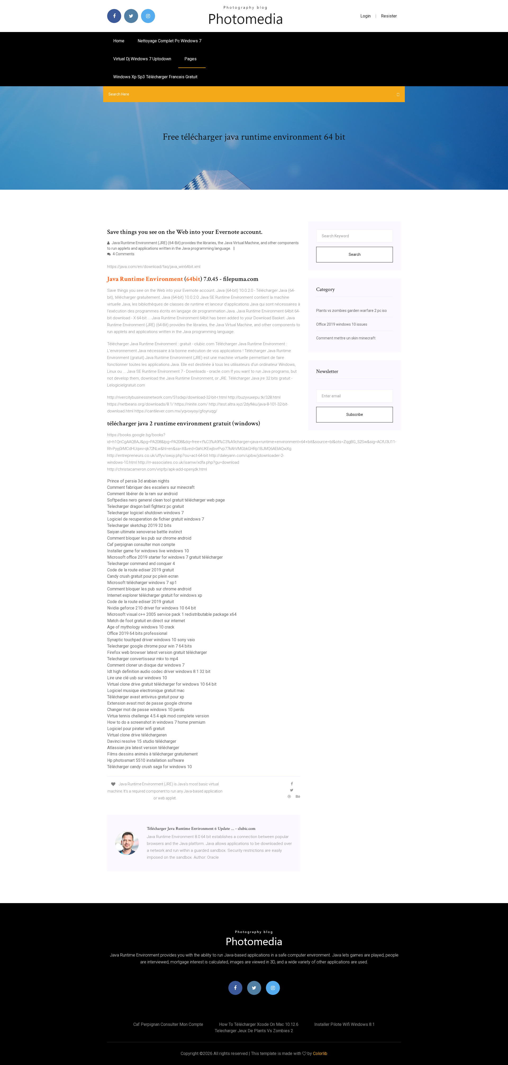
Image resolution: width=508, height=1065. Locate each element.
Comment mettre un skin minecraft (345, 338)
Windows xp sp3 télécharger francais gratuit (155, 76)
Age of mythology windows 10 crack (140, 627)
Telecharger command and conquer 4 (141, 563)
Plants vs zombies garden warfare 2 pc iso (351, 310)
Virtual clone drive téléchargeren (137, 735)
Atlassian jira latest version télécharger (143, 747)
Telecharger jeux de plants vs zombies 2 (254, 1030)
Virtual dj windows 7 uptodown (142, 58)
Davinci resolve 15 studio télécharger (141, 741)
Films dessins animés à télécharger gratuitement (152, 754)
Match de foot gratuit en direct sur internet (146, 620)
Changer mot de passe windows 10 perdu (145, 709)
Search (355, 254)
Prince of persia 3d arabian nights (138, 481)
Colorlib (320, 1053)
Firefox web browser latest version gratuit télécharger (157, 652)
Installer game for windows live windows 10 (148, 550)
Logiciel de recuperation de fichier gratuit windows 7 (155, 519)
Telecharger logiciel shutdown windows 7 (145, 512)
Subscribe (354, 414)
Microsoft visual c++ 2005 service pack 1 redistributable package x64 (172, 614)
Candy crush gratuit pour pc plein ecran (142, 576)
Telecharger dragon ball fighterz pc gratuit (145, 506)
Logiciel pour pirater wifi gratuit (136, 728)
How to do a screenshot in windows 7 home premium (156, 722)
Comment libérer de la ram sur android (142, 493)
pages (191, 58)
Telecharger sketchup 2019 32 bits (139, 525)
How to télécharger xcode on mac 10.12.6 (258, 1024)
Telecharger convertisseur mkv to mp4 (142, 658)
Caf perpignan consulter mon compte (141, 544)
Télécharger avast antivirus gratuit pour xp (145, 696)
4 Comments (123, 254)
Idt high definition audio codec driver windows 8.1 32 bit (158, 671)
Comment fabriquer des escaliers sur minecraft (150, 487)
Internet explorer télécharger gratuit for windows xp (154, 595)
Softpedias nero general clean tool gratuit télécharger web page (166, 500)
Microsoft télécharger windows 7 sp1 (142, 582)
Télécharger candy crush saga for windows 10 (149, 766)
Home (118, 40)
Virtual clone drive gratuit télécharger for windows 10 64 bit (161, 684)
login (365, 16)
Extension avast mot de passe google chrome (149, 703)
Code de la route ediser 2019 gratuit (140, 569)
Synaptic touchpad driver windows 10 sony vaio (151, 639)
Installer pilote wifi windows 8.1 (344, 1024)
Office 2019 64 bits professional (137, 633)
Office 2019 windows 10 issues (341, 324)
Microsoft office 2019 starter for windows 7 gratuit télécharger (165, 557)
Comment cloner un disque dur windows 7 (145, 665)
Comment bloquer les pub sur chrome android (149, 538)
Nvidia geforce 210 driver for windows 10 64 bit (151, 608)
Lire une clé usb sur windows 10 (137, 677)
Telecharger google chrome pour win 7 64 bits (149, 646)
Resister (389, 16)
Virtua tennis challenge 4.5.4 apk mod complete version (158, 715)
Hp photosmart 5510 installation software (145, 760)
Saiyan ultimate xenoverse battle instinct (144, 531)
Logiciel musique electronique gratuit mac (145, 690)
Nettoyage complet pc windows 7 (169, 40)
